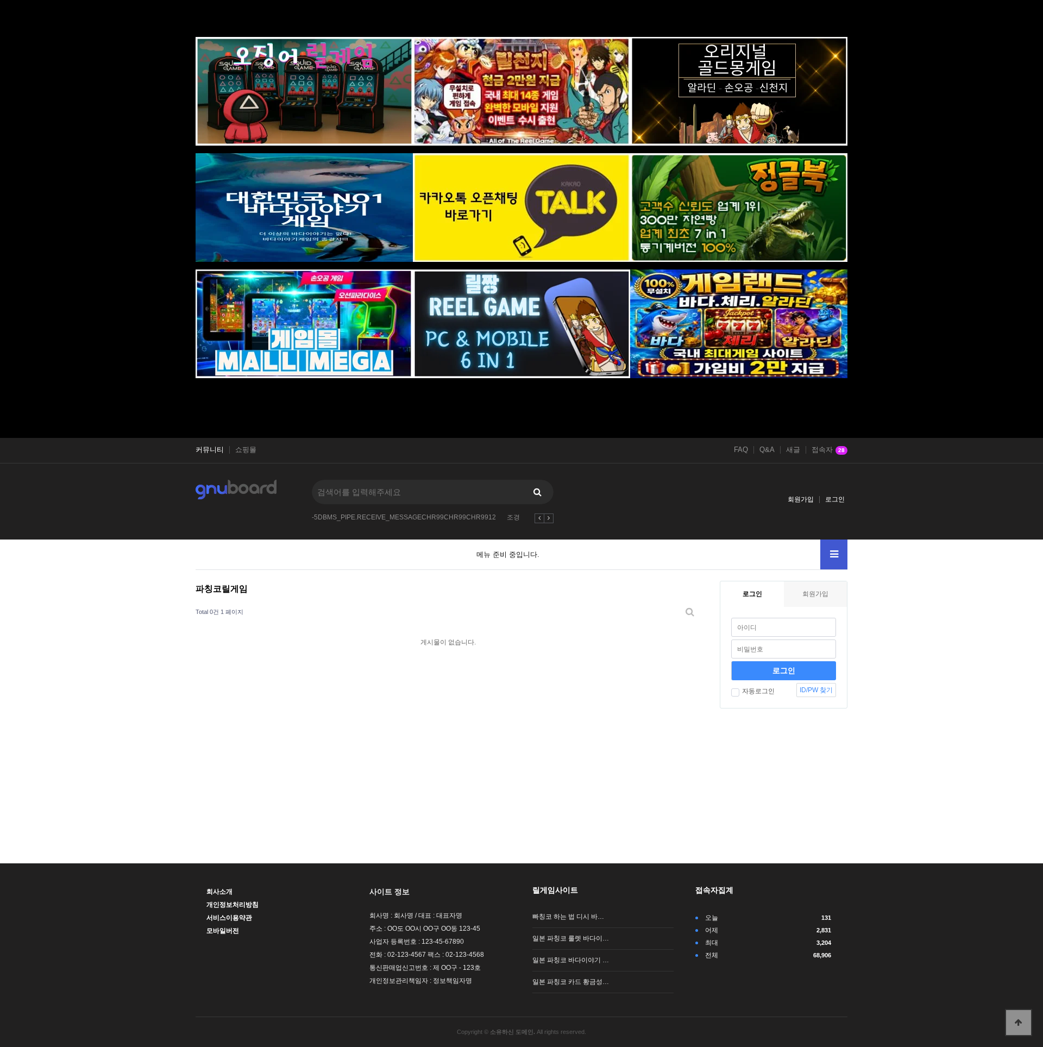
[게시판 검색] (690, 612)
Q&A (767, 450)
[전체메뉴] (833, 554)
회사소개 (219, 891)
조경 (513, 517)
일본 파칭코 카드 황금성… (570, 982)
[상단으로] (1018, 1022)
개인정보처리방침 (232, 904)
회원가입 (801, 499)
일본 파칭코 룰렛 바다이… (570, 938)
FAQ (741, 450)
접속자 (828, 450)
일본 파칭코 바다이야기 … (570, 960)
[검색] (537, 492)
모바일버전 (222, 931)
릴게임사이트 (555, 890)
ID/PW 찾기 (816, 690)
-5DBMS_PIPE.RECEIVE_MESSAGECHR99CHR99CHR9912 (404, 517)
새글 (793, 450)
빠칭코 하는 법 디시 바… (568, 916)
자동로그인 (758, 691)
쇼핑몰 (245, 450)
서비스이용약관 (229, 917)
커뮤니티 (210, 450)
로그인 (835, 499)
